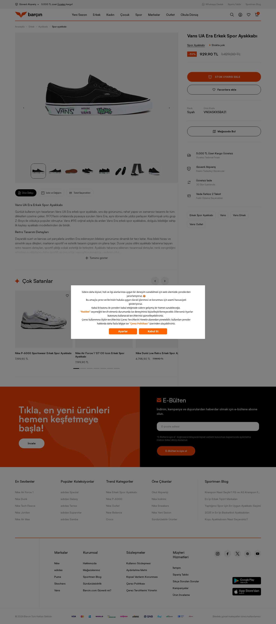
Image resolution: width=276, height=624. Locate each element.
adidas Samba (69, 519)
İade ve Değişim (53, 192)
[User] (240, 14)
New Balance (114, 512)
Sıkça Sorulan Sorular (186, 581)
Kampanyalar (181, 588)
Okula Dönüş (189, 15)
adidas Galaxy (69, 499)
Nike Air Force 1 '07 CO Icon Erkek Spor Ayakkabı (99, 355)
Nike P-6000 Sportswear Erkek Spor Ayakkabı (43, 353)
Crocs (109, 519)
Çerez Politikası (135, 583)
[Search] (232, 14)
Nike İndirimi (159, 499)
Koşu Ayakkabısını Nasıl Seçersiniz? (226, 519)
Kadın (110, 15)
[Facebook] (227, 553)
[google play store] (246, 581)
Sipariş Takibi (234, 4)
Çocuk (124, 15)
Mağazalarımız (91, 570)
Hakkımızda (90, 563)
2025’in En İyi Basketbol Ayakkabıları (227, 512)
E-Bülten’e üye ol (176, 450)
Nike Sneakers (160, 505)
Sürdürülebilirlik (92, 583)
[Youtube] (257, 553)
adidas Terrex (69, 505)
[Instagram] (217, 553)
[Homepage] (28, 15)
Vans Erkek (239, 215)
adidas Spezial (69, 492)
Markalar (154, 15)
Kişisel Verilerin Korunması (142, 576)
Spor (138, 15)
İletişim (177, 567)
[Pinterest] (247, 553)
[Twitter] (237, 553)
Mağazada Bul (227, 131)
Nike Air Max (22, 519)
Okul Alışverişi (160, 492)
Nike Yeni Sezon (161, 512)
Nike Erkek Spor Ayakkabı (121, 492)
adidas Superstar (71, 512)
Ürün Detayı (27, 192)
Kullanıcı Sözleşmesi (138, 563)
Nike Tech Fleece (25, 505)
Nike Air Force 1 (24, 492)
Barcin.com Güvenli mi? (97, 590)
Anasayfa (20, 26)
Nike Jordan (22, 512)
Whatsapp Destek (214, 4)
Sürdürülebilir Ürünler (164, 519)
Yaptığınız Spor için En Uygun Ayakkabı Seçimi (233, 505)
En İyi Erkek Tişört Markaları (221, 499)
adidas (58, 570)
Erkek (96, 15)
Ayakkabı (43, 26)
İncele (31, 443)
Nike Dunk (21, 499)
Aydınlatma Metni (136, 570)
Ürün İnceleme (181, 594)
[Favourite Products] (248, 14)
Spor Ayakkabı (196, 45)
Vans (223, 215)
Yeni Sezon (79, 15)
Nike (57, 563)
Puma (57, 576)
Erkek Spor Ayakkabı (201, 215)
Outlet (170, 15)
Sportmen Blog (253, 4)
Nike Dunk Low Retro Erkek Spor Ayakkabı (161, 353)
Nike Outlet (113, 505)
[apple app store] (246, 592)
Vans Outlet (196, 224)
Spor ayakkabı (59, 26)
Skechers (60, 583)
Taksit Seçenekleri (82, 192)
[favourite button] (67, 296)
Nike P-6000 (114, 499)
